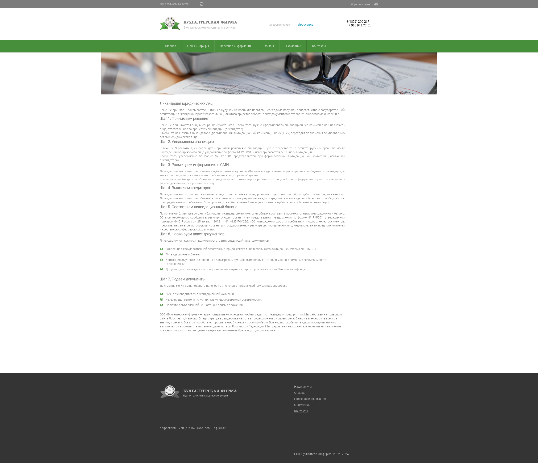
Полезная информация (236, 46)
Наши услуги (303, 386)
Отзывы (268, 46)
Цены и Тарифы (198, 46)
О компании (293, 46)
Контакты (319, 46)
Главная (170, 46)
